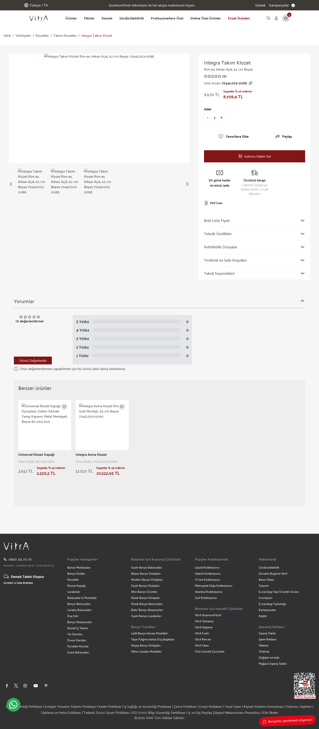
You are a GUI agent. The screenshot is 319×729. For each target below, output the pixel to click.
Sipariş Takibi (267, 633)
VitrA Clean (202, 645)
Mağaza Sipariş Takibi (272, 663)
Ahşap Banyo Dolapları (146, 645)
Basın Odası (266, 579)
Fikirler (89, 18)
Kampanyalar (267, 610)
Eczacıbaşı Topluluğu (272, 603)
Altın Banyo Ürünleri (144, 591)
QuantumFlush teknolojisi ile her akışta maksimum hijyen (152, 5)
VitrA (7, 35)
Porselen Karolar (78, 646)
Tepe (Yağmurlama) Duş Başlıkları (152, 639)
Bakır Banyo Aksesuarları (147, 610)
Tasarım (264, 585)
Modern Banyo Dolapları (147, 579)
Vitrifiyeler (23, 35)
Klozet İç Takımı (77, 628)
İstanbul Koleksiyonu (208, 591)
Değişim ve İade (269, 657)
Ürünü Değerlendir (33, 360)
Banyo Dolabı (76, 573)
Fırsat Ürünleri (239, 18)
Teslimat (264, 651)
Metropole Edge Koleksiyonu (213, 585)
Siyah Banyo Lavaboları (146, 616)
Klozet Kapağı (76, 585)
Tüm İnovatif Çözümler (210, 651)
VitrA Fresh (202, 633)
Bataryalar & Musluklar (82, 597)
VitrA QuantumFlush (208, 615)
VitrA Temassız (204, 621)
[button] (11, 184)
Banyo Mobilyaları (78, 567)
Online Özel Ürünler (205, 18)
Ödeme (263, 645)
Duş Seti (72, 616)
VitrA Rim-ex (203, 639)
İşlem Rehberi (267, 639)
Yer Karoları (74, 634)
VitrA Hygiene (203, 627)
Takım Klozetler (65, 35)
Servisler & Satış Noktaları (18, 582)
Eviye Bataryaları (78, 652)
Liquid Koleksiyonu (207, 567)
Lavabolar (73, 591)
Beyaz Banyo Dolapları (146, 573)
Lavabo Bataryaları (79, 610)
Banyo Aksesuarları (79, 622)
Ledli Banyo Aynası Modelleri (149, 633)
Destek (260, 5)
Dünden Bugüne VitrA (273, 573)
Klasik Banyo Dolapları (145, 597)
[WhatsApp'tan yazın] (13, 705)
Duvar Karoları (76, 640)
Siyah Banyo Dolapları (145, 585)
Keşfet (263, 616)
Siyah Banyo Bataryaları (146, 567)
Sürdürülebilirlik (131, 18)
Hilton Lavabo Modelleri (146, 651)
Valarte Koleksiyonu (208, 573)
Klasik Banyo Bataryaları (147, 603)
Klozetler (42, 35)
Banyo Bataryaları (78, 603)
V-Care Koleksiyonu (207, 579)
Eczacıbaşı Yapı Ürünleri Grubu (279, 591)
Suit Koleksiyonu (206, 597)
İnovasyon (265, 597)
